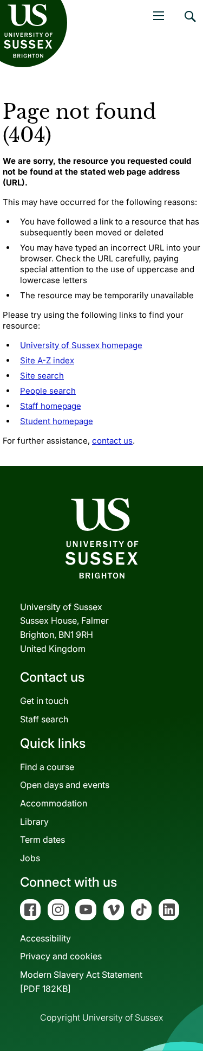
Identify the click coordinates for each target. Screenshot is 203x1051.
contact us (112, 440)
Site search (42, 375)
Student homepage (56, 421)
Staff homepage (50, 406)
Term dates (42, 839)
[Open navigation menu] (158, 15)
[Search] (189, 24)
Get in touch (44, 700)
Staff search (44, 719)
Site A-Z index (47, 360)
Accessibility (45, 938)
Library (34, 821)
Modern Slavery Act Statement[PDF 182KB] (81, 981)
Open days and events (64, 784)
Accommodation (53, 803)
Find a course (47, 766)
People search (48, 391)
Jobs (30, 858)
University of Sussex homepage (81, 345)
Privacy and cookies (61, 956)
